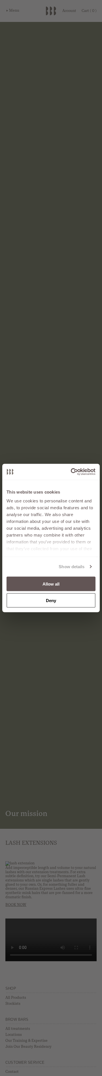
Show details (71, 566)
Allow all (51, 583)
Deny (51, 600)
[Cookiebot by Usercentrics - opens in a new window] (71, 472)
